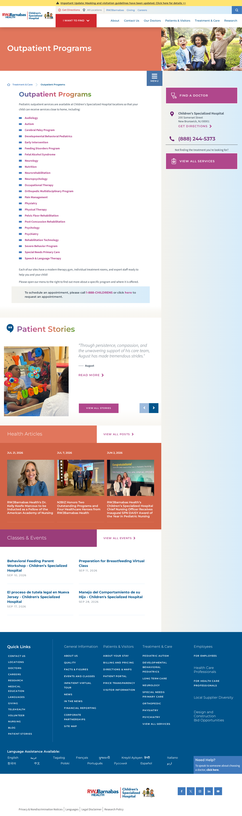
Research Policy (113, 809)
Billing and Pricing (118, 662)
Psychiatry (31, 234)
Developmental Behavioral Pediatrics (48, 136)
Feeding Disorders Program (42, 148)
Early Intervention (36, 142)
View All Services (197, 161)
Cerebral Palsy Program (40, 130)
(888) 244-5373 (196, 139)
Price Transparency (119, 683)
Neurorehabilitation (37, 173)
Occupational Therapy (39, 185)
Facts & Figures (76, 669)
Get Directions (71, 10)
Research (15, 680)
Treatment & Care (22, 84)
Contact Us (17, 656)
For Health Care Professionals (207, 683)
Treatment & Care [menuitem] (207, 20)
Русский (120, 763)
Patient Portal (115, 676)
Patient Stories (20, 733)
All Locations (94, 10)
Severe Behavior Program (41, 246)
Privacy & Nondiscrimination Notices (41, 809)
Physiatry (31, 203)
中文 (37, 763)
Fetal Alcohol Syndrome (40, 154)
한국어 (12, 763)
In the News (73, 701)
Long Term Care (155, 678)
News (68, 694)
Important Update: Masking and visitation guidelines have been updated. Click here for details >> (123, 3)
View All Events (117, 538)
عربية (33, 757)
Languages (16, 697)
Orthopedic (152, 703)
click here (212, 770)
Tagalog (59, 757)
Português (95, 763)
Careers (142, 10)
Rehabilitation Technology (42, 240)
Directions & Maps (117, 669)
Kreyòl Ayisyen (132, 757)
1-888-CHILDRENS (99, 292)
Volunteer (16, 715)
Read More (89, 375)
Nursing (14, 721)
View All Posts (116, 434)
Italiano (172, 757)
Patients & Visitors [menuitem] (177, 20)
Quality (70, 662)
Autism (29, 124)
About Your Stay (116, 655)
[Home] (28, 17)
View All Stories (98, 408)
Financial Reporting (80, 708)
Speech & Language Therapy (43, 258)
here (128, 292)
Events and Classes (79, 676)
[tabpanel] (36, 381)
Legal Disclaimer (91, 809)
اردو (169, 763)
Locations (16, 662)
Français (82, 757)
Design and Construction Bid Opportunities (209, 716)
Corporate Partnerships (74, 717)
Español (146, 763)
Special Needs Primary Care (42, 252)
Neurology (31, 161)
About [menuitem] (115, 20)
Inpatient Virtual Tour (77, 685)
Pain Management (36, 197)
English (13, 757)
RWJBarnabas (115, 10)
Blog (12, 727)
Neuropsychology (36, 179)
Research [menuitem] (230, 20)
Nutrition (31, 167)
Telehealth (17, 709)
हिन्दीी (147, 757)
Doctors (15, 668)
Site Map (70, 726)
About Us (71, 655)
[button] (237, 10)
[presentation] (118, 362)
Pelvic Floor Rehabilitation (42, 216)
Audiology (31, 118)
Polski (65, 763)
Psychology (32, 228)
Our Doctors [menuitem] (152, 20)
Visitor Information (119, 689)
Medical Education (16, 688)
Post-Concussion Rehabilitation (45, 222)
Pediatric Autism (156, 655)
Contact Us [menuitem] (131, 20)
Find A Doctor (194, 95)
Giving (131, 10)
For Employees (205, 655)
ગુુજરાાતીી (104, 757)
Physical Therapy (36, 209)
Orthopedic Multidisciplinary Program (49, 191)
